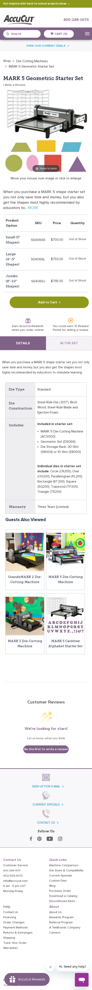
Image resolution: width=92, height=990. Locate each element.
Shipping (9, 937)
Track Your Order (15, 942)
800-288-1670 (76, 20)
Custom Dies (58, 880)
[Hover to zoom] (46, 131)
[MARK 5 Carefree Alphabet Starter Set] (65, 615)
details (23, 343)
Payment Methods (15, 927)
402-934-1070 (13, 875)
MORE (33, 208)
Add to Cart (47, 302)
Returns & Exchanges (18, 932)
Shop (7, 61)
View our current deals (46, 45)
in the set (69, 343)
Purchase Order (60, 890)
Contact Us (10, 912)
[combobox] (23, 34)
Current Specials (60, 875)
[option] (7, 60)
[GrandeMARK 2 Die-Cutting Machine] (25, 551)
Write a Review (15, 85)
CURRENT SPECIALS (46, 804)
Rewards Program (61, 917)
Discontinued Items (62, 901)
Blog (52, 885)
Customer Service (15, 865)
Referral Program (61, 922)
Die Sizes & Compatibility (66, 870)
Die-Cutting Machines (32, 61)
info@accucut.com (15, 880)
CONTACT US (46, 822)
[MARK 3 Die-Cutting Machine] (25, 615)
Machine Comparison (63, 865)
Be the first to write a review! (46, 749)
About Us (55, 912)
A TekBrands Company (64, 927)
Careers (55, 932)
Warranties (10, 948)
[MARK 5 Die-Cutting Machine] (65, 551)
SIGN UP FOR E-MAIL (46, 786)
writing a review (77, 330)
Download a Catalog (63, 896)
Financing (9, 917)
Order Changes (14, 922)
